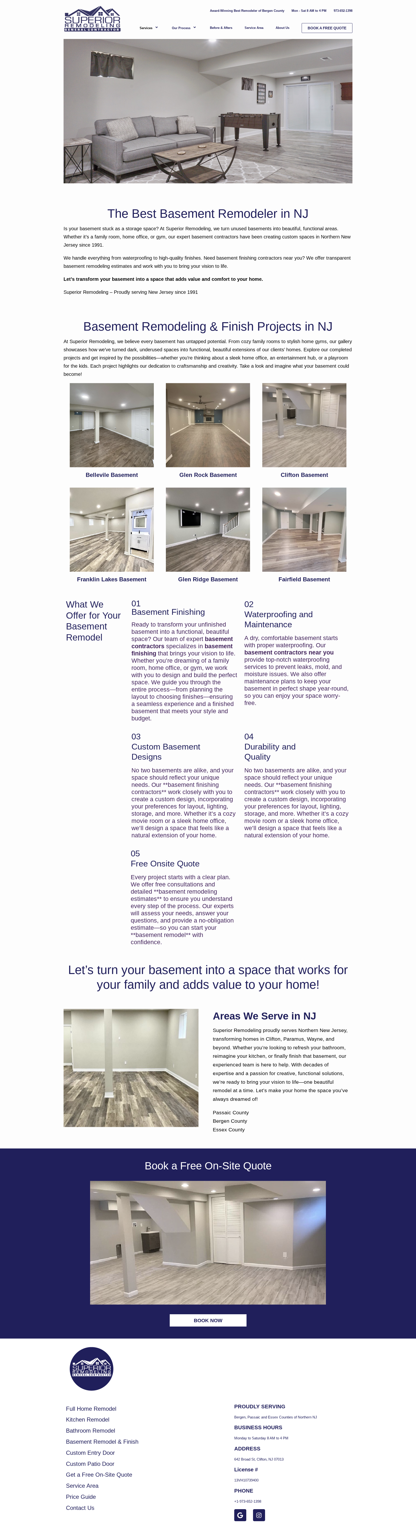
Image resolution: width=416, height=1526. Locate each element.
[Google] (240, 1515)
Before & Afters (221, 28)
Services (146, 28)
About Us (282, 28)
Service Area (254, 28)
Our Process (181, 28)
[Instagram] (259, 1515)
